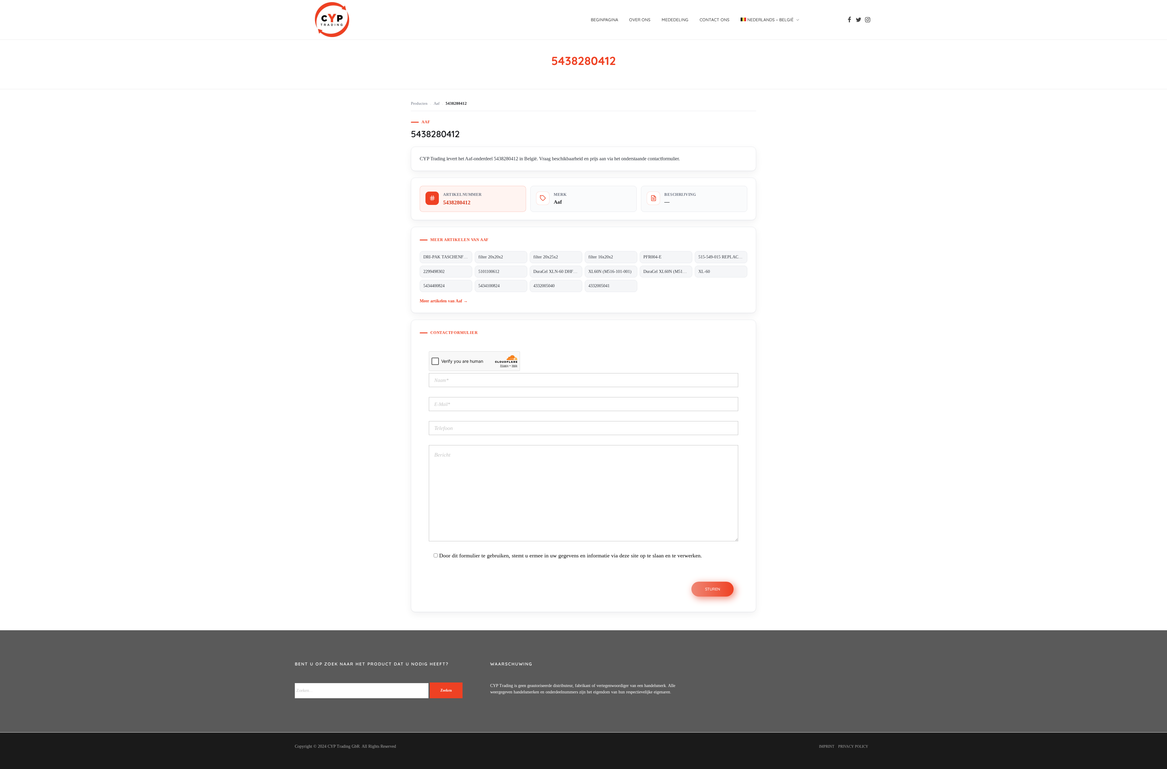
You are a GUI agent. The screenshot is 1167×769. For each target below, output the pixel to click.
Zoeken (446, 690)
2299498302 (434, 271)
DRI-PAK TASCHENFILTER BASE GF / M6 (447, 257)
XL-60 (704, 271)
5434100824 (489, 286)
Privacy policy (853, 746)
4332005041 (599, 286)
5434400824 (434, 286)
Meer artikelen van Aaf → (444, 300)
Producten (419, 103)
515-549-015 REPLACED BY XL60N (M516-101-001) (722, 257)
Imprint (826, 746)
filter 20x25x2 (545, 257)
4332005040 (544, 286)
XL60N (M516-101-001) (610, 271)
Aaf (436, 103)
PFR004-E (652, 257)
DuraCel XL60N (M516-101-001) (667, 271)
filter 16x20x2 (600, 257)
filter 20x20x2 (490, 257)
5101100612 (488, 271)
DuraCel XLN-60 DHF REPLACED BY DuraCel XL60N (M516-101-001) (557, 271)
